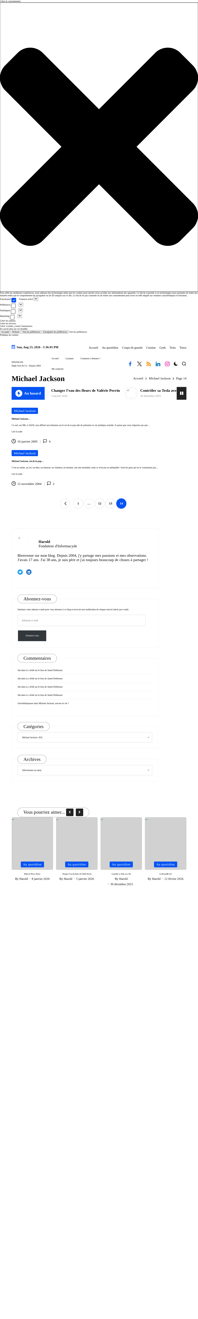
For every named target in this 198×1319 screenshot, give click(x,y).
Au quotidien (32, 864)
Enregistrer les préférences (55, 332)
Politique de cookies (9, 335)
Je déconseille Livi (165, 874)
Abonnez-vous (32, 635)
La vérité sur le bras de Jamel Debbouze (44, 670)
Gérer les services (8, 323)
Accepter (5, 332)
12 (99, 503)
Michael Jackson (25, 411)
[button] (99, 147)
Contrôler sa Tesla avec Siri (139, 390)
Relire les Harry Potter (32, 874)
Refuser (15, 332)
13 (110, 503)
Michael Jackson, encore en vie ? (54, 703)
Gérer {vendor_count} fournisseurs (16, 326)
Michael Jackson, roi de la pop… (28, 461)
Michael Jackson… (21, 419)
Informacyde (17, 362)
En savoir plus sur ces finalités (14, 329)
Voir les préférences (31, 332)
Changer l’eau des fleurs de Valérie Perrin (62, 390)
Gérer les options (8, 320)
